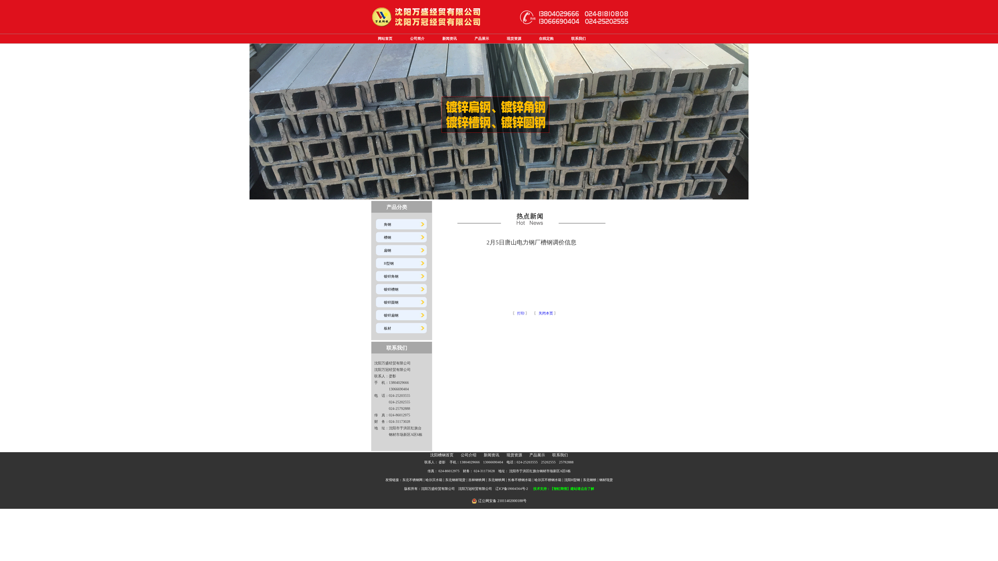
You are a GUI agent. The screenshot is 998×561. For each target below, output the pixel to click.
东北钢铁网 (496, 480)
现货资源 (514, 39)
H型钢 (389, 263)
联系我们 (578, 39)
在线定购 (546, 39)
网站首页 (385, 39)
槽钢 (387, 237)
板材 (387, 328)
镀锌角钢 (391, 276)
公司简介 (417, 39)
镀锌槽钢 (391, 289)
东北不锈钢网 (412, 480)
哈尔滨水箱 (433, 480)
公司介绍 (468, 455)
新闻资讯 (449, 39)
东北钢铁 (589, 480)
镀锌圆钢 (391, 302)
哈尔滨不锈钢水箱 (547, 480)
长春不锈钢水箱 (519, 480)
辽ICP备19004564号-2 (511, 489)
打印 (520, 313)
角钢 (387, 224)
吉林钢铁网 (476, 480)
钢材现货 (606, 480)
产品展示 (482, 39)
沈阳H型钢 (572, 480)
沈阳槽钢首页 (442, 455)
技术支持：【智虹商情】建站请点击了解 (563, 489)
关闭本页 (546, 313)
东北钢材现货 (455, 480)
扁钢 (387, 250)
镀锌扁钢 (391, 315)
